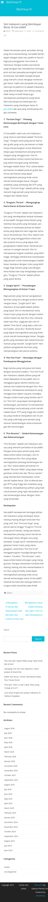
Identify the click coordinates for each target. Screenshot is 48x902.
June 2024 (8, 850)
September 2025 (11, 780)
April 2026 (8, 747)
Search (6, 630)
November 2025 (11, 770)
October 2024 (10, 831)
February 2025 (10, 813)
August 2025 (9, 784)
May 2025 (8, 799)
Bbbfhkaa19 (24, 9)
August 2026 (9, 728)
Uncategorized (10, 872)
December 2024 (11, 822)
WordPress (40, 895)
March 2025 (9, 808)
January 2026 (9, 761)
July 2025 (8, 789)
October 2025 (10, 775)
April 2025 (8, 803)
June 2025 (8, 794)
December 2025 (11, 766)
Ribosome (38, 885)
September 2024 (11, 836)
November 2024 (11, 827)
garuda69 (8, 109)
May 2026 (8, 742)
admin (7, 31)
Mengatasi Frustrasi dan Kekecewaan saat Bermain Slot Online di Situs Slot (14, 610)
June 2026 (8, 738)
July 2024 (8, 845)
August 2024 (9, 841)
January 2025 (9, 817)
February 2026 (10, 756)
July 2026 (8, 733)
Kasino (9, 593)
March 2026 (9, 752)
